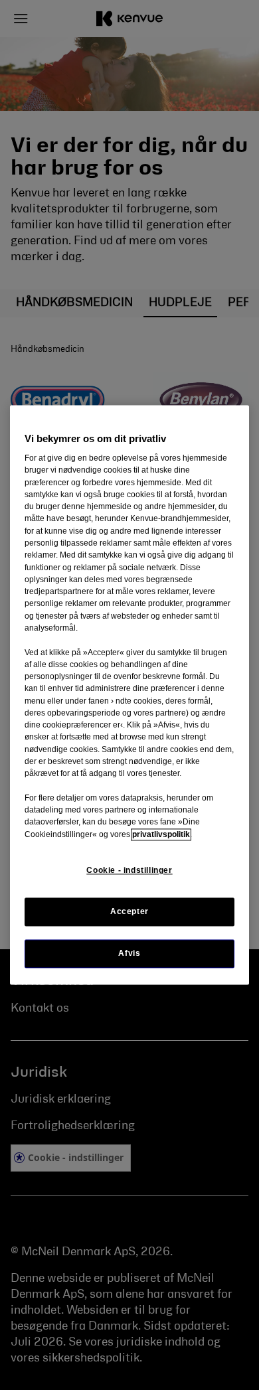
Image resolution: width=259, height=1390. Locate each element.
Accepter (129, 911)
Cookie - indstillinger (129, 870)
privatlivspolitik (161, 834)
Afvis (129, 954)
